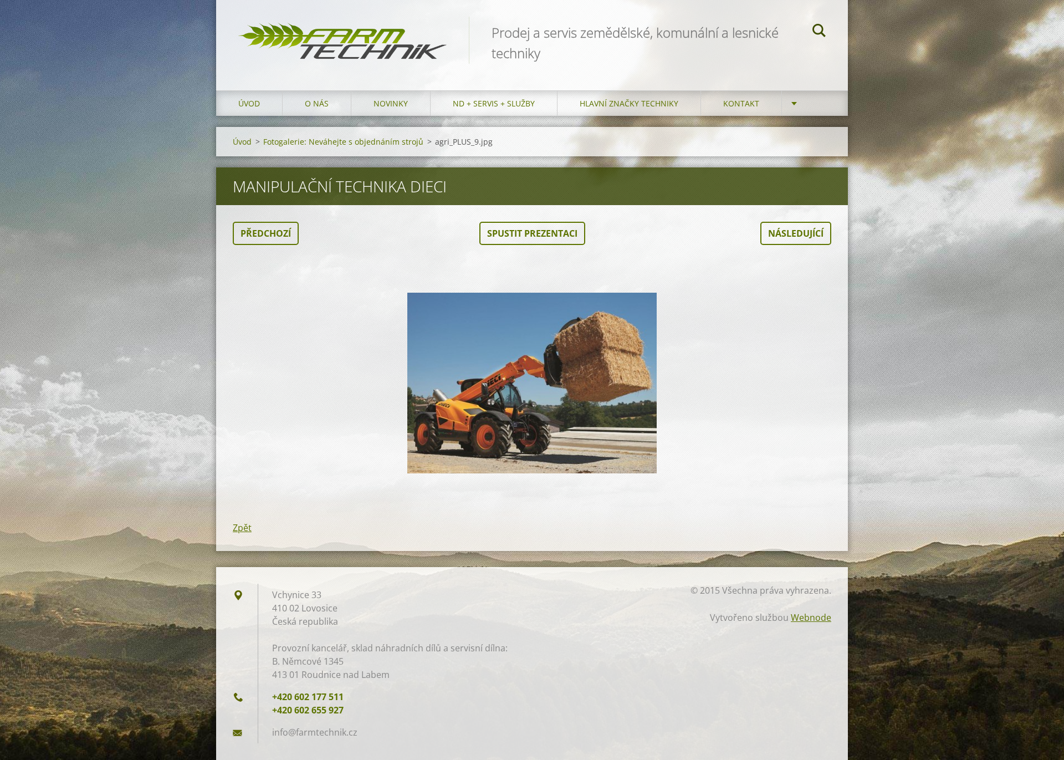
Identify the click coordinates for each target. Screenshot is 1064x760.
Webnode (811, 617)
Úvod (249, 103)
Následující (795, 233)
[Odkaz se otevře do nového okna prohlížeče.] (532, 383)
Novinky (391, 103)
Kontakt (741, 103)
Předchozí (266, 233)
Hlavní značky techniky (629, 103)
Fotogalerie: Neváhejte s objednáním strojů (343, 141)
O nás (317, 103)
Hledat (819, 32)
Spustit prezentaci (532, 233)
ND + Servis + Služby (494, 103)
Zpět (242, 528)
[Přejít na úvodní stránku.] (342, 34)
